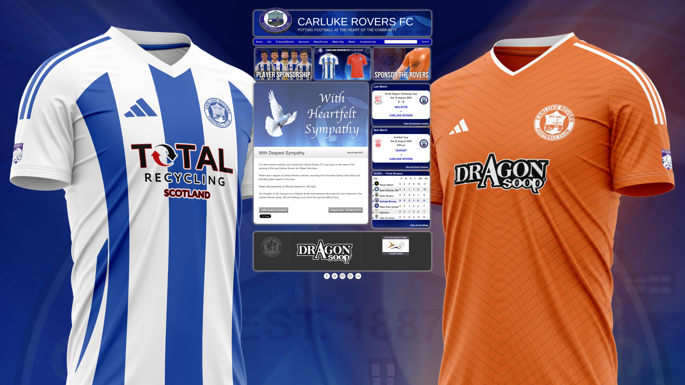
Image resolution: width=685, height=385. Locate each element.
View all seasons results (416, 123)
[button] (324, 252)
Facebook (327, 276)
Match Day (338, 41)
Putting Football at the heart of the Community (347, 29)
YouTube (342, 276)
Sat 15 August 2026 (401, 97)
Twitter (334, 276)
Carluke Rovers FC (355, 22)
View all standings (419, 225)
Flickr (358, 276)
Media (352, 41)
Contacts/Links (368, 41)
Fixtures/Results (285, 41)
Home (259, 41)
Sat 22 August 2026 (401, 141)
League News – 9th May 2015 (345, 210)
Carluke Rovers (401, 115)
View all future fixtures (417, 167)
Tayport (401, 150)
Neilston (401, 107)
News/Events (321, 41)
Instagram (350, 276)
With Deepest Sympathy (274, 210)
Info (269, 41)
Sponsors (303, 41)
